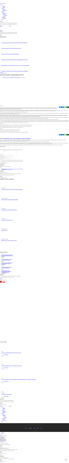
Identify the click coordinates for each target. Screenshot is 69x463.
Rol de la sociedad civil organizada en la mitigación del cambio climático (12, 189)
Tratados (4, 7)
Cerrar (0, 405)
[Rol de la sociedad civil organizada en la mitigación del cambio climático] (35, 184)
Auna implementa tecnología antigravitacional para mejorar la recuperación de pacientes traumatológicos (6, 271)
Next (2, 72)
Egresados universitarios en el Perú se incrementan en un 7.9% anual (11, 365)
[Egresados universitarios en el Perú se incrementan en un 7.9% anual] (35, 360)
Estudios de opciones (4, 230)
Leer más (2, 382)
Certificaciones (4, 13)
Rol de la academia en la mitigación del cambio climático (9, 199)
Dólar (2, 19)
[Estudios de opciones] (35, 225)
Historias (4, 412)
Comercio (4, 408)
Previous (1, 72)
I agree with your (5, 444)
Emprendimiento (5, 10)
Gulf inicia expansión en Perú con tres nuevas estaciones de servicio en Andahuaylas (7, 263)
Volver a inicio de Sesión (3, 440)
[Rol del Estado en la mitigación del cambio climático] (35, 204)
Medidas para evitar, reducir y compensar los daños (9, 240)
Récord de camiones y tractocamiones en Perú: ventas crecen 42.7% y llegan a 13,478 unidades (15, 65)
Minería (4, 419)
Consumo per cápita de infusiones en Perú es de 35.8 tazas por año (11, 352)
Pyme (3, 410)
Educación (4, 16)
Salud (3, 414)
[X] (67, 107)
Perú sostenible (2, 17)
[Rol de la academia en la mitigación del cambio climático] (35, 194)
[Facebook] (60, 107)
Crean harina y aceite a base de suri (6, 394)
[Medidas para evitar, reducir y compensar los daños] (35, 235)
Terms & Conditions (7, 444)
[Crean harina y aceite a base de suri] (35, 387)
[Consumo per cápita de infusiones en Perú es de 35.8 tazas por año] (35, 347)
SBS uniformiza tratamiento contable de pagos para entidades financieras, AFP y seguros (14, 59)
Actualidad (2, 407)
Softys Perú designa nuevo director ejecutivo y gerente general (6, 267)
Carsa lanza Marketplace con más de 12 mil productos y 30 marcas (11, 48)
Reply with (1, 165)
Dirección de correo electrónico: (3, 277)
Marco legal (4, 9)
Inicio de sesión (2, 438)
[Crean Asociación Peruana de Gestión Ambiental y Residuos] (35, 51)
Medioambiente (4, 18)
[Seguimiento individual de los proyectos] (35, 214)
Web (0, 158)
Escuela (2, 421)
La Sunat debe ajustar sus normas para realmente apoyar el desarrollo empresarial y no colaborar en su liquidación (18, 379)
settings (10, 166)
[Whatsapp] (65, 107)
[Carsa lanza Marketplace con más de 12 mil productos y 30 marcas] (35, 45)
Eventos (5, 417)
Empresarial (2, 8)
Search (10, 406)
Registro (2, 433)
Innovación (2, 11)
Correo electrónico (2, 157)
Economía (4, 6)
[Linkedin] (62, 107)
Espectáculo (5, 15)
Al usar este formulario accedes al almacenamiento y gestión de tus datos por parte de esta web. (12, 161)
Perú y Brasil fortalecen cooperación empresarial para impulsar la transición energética (14, 42)
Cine (4, 14)
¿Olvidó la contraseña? (2, 437)
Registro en (2, 432)
